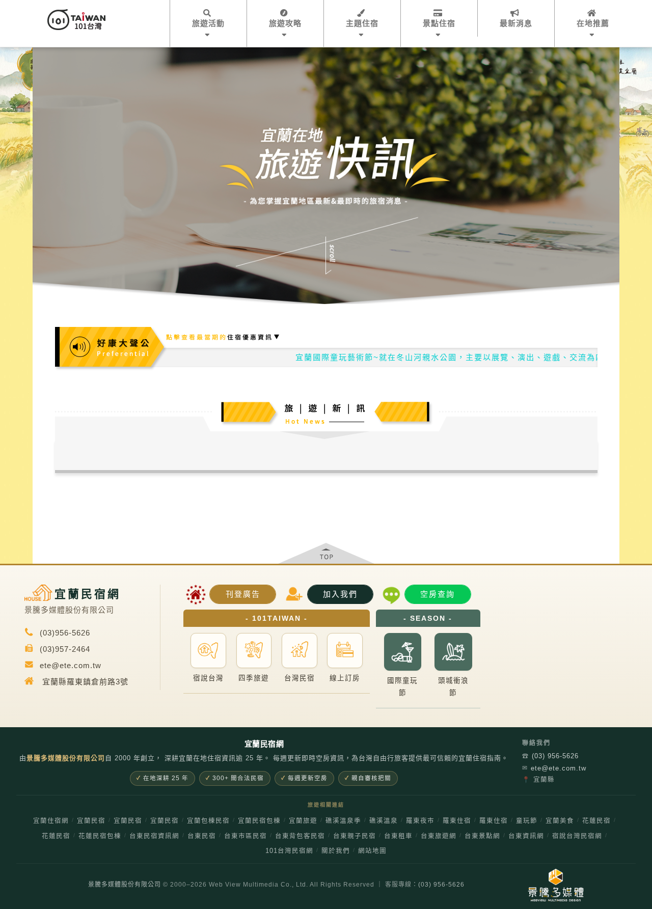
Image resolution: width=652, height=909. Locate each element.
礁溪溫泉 (383, 820)
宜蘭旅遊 (303, 820)
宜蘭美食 (560, 820)
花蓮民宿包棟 (99, 836)
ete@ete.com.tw (554, 768)
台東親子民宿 (354, 836)
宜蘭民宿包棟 (259, 820)
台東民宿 (201, 836)
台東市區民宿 (245, 836)
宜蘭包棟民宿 (208, 820)
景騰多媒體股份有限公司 (124, 884)
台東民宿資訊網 (154, 836)
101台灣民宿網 (289, 851)
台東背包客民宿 (300, 836)
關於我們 (335, 851)
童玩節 (526, 820)
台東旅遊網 (438, 836)
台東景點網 (482, 836)
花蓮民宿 (596, 820)
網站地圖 (372, 851)
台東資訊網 (526, 836)
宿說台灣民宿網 (577, 836)
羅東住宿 (457, 820)
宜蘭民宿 (91, 820)
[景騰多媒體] (556, 885)
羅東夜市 (420, 820)
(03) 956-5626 (550, 756)
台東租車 (398, 836)
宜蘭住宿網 (51, 820)
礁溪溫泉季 (343, 820)
